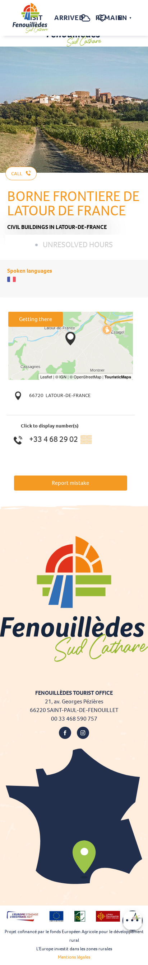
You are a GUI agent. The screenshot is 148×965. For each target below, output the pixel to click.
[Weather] (86, 21)
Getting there (35, 319)
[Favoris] (103, 18)
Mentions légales (74, 957)
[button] (71, 18)
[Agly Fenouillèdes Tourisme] (30, 18)
